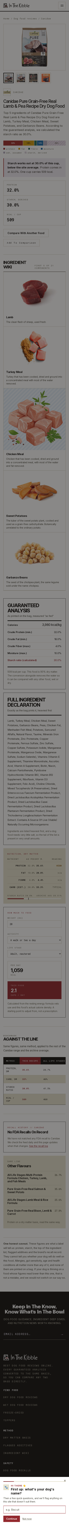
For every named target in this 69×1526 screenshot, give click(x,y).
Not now (27, 1518)
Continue (11, 1518)
